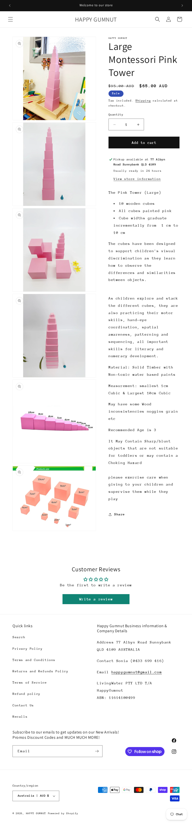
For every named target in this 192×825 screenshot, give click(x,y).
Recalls (20, 716)
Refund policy (26, 694)
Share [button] (119, 514)
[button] (10, 19)
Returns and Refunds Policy (40, 671)
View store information (137, 179)
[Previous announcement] (9, 5)
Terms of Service (29, 682)
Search (19, 637)
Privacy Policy (27, 649)
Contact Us (23, 705)
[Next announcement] (182, 5)
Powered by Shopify (63, 813)
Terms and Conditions (34, 660)
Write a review (96, 599)
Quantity (115, 114)
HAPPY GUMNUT (36, 813)
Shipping (143, 100)
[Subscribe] (96, 751)
